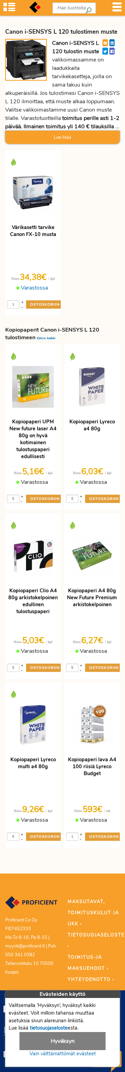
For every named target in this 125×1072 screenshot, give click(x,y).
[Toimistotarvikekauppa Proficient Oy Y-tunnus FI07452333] (31, 905)
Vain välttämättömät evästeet (63, 1053)
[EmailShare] (105, 42)
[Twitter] (105, 51)
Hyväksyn (63, 1041)
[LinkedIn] (112, 42)
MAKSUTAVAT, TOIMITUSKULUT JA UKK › (93, 913)
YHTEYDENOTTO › (91, 979)
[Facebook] (112, 51)
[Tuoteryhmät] (9, 9)
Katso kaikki (46, 338)
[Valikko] (117, 9)
